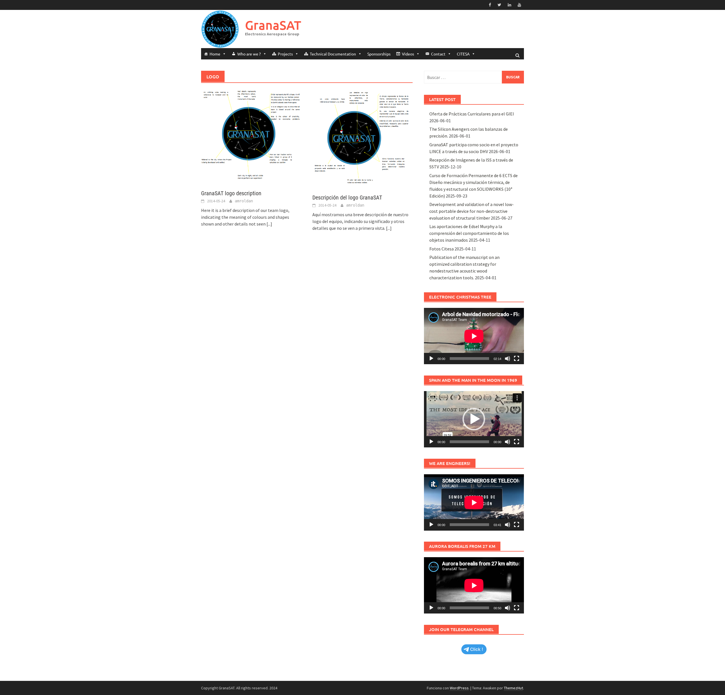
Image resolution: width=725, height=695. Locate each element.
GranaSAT (273, 25)
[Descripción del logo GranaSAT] (362, 137)
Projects (285, 53)
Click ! (476, 649)
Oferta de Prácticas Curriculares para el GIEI (471, 114)
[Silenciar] (507, 358)
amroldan (244, 201)
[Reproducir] (431, 358)
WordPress (459, 687)
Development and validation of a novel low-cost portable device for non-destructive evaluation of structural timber (471, 211)
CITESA (463, 53)
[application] (474, 336)
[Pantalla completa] (516, 358)
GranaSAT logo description (231, 193)
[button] (473, 419)
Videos (408, 53)
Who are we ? (249, 53)
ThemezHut (513, 687)
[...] (269, 224)
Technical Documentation (333, 53)
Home (215, 53)
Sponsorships (379, 53)
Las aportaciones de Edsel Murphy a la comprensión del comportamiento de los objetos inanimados (469, 233)
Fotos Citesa (441, 249)
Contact (438, 53)
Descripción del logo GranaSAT (347, 197)
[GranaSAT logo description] (251, 135)
